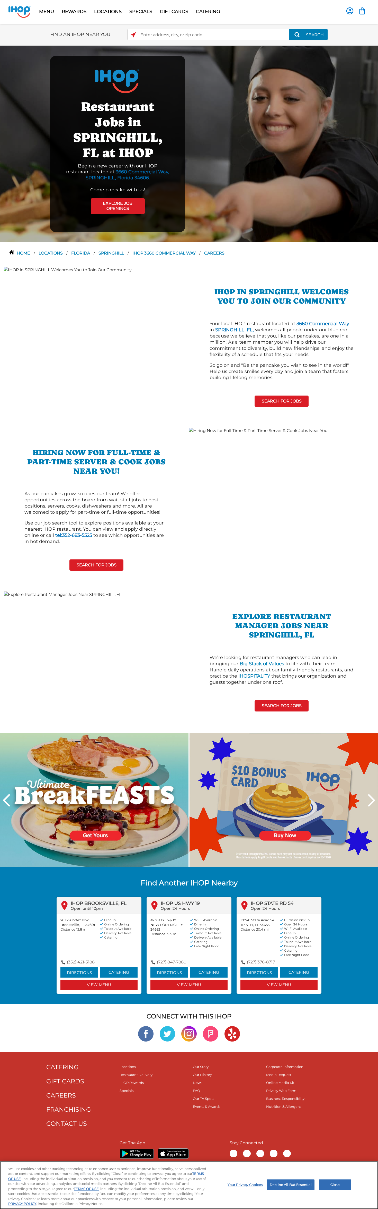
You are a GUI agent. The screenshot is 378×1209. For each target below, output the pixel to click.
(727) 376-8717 (261, 962)
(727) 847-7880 (171, 962)
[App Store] (173, 1153)
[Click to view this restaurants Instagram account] (189, 1033)
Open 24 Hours (175, 908)
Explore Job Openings (117, 206)
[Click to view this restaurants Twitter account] (167, 1033)
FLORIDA (81, 253)
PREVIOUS (6, 800)
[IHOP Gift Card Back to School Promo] (284, 799)
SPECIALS (140, 11)
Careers (214, 253)
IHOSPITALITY (254, 676)
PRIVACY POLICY (22, 1204)
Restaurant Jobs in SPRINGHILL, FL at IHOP (117, 129)
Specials (126, 1091)
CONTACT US (66, 1123)
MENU (46, 11)
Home (24, 253)
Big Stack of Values (262, 664)
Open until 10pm (87, 908)
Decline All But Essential (291, 1185)
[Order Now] (362, 11)
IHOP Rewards (132, 1083)
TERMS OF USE (86, 1189)
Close (335, 1185)
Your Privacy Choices (245, 1185)
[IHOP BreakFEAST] (94, 799)
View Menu (99, 984)
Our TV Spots (203, 1098)
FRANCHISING (68, 1109)
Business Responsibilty (285, 1098)
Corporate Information (284, 1067)
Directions (79, 972)
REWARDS (74, 11)
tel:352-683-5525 (73, 535)
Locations (51, 253)
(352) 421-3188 (81, 962)
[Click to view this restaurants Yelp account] (232, 1033)
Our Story (201, 1067)
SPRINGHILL (111, 253)
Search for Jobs (282, 401)
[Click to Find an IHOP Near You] (133, 35)
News (197, 1083)
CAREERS (61, 1095)
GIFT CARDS (174, 11)
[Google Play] (137, 1153)
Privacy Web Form (281, 1091)
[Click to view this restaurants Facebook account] (146, 1033)
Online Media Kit (280, 1083)
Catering (119, 972)
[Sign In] (350, 11)
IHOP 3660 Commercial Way (164, 253)
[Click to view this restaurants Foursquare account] (210, 1033)
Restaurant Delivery (136, 1075)
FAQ (196, 1091)
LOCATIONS (108, 11)
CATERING (208, 11)
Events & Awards (206, 1106)
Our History (202, 1075)
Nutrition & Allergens (283, 1106)
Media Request (278, 1075)
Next (371, 800)
